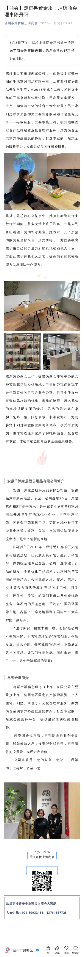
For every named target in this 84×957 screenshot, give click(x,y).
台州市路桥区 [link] (24, 950)
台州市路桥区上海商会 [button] (21, 23)
